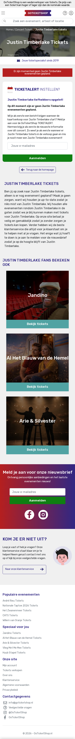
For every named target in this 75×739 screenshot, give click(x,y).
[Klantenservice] (65, 13)
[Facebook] (29, 514)
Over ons (7, 675)
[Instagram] (43, 514)
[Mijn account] (71, 13)
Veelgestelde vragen (20, 707)
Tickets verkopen (12, 670)
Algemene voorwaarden (16, 685)
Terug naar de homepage (39, 169)
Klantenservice (11, 680)
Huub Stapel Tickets (14, 652)
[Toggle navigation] (11, 13)
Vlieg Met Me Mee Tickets (17, 647)
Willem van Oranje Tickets (17, 620)
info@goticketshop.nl (21, 702)
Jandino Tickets (12, 633)
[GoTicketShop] (38, 12)
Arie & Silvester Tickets (16, 642)
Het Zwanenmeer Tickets (17, 610)
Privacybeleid (10, 689)
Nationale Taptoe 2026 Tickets (20, 605)
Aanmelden (37, 158)
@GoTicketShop (18, 712)
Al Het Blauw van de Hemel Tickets (22, 638)
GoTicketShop (17, 717)
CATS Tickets (10, 615)
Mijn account (10, 665)
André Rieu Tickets (13, 600)
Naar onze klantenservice (19, 569)
